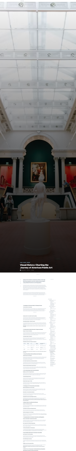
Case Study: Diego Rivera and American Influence (53, 314)
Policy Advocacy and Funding (53, 348)
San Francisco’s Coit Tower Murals (53, 341)
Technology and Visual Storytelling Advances (52, 331)
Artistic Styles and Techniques (52, 313)
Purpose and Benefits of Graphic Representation (52, 335)
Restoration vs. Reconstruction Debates (52, 325)
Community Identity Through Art (53, 309)
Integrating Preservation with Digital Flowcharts (53, 326)
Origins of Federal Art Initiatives (52, 307)
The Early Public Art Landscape (52, 301)
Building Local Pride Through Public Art (53, 319)
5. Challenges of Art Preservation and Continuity (52, 322)
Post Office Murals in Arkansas (52, 342)
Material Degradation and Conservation (52, 324)
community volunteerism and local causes (34, 383)
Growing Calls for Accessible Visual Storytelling (53, 303)
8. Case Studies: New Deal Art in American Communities (52, 339)
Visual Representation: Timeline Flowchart (52, 304)
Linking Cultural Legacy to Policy (52, 321)
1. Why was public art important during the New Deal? (52, 356)
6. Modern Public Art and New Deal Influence (52, 328)
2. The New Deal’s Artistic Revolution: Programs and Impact (52, 306)
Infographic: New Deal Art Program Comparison (52, 310)
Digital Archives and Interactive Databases (52, 353)
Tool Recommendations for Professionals (52, 338)
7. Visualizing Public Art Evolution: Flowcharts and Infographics (52, 334)
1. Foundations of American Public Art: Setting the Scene (52, 300)
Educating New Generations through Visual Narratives (53, 346)
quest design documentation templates (38, 399)
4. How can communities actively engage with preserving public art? (52, 362)
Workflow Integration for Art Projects (53, 332)
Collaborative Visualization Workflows (52, 354)
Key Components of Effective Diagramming (53, 336)
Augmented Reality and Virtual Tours (52, 351)
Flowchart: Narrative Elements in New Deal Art (53, 316)
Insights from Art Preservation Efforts (53, 344)
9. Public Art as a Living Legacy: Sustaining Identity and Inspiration (52, 345)
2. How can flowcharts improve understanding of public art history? (52, 358)
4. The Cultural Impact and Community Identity (51, 317)
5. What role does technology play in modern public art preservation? (53, 364)
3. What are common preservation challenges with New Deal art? (53, 360)
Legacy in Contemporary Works (52, 329)
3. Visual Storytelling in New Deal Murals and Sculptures (52, 311)
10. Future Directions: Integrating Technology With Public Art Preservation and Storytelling (52, 350)
